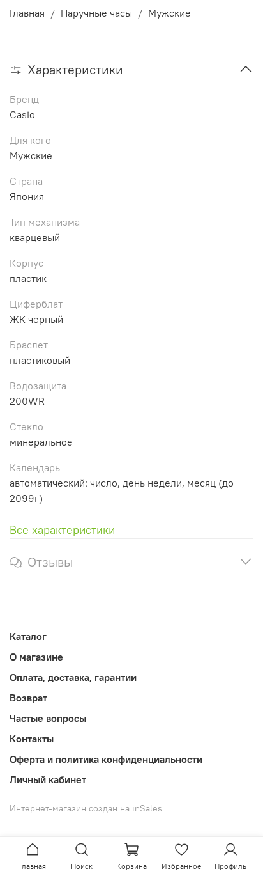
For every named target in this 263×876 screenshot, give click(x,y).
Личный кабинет (48, 779)
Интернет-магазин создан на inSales (86, 808)
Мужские (169, 12)
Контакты (32, 738)
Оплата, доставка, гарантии (73, 677)
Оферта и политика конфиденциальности (106, 759)
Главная (27, 12)
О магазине (36, 656)
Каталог (28, 636)
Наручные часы (96, 12)
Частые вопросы (48, 718)
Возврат (28, 697)
